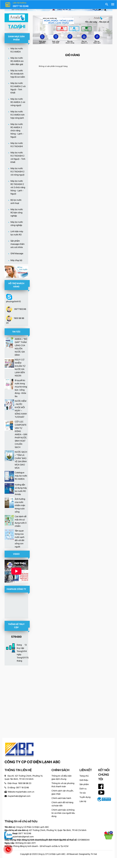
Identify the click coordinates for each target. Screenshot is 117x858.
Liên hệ (83, 801)
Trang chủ (84, 776)
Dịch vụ (83, 788)
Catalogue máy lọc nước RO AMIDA (21, 475)
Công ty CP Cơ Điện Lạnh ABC (32, 762)
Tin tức (83, 793)
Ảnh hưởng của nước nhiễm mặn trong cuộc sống (20, 505)
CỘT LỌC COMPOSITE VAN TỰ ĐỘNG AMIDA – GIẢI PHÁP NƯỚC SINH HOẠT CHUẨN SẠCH (21, 434)
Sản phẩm (84, 784)
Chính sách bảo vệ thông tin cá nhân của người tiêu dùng (63, 813)
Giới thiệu (84, 780)
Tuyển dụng (85, 797)
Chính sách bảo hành (61, 798)
